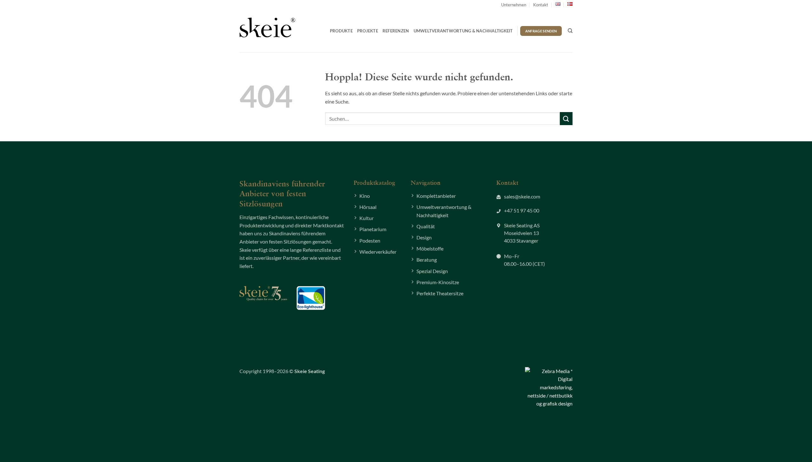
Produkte (341, 30)
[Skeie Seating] (267, 27)
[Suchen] (570, 31)
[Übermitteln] (566, 118)
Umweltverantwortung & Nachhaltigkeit (463, 30)
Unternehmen (513, 4)
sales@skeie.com (522, 196)
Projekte (367, 30)
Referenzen (396, 30)
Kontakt (540, 4)
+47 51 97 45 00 (521, 210)
